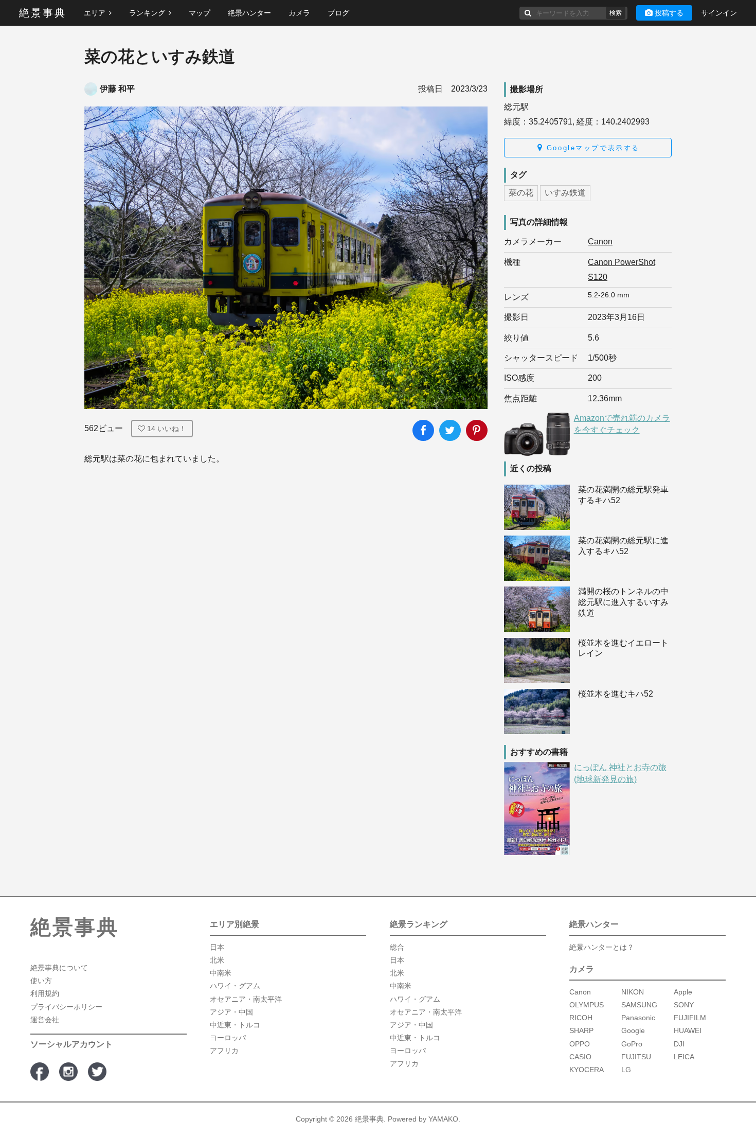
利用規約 (44, 993)
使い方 (41, 980)
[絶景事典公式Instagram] (68, 1071)
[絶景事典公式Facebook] (39, 1071)
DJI (679, 1044)
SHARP (581, 1030)
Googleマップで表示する (591, 148)
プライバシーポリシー (66, 1007)
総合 (397, 947)
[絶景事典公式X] (97, 1071)
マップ (199, 13)
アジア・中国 (231, 1012)
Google (633, 1030)
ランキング (147, 13)
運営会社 (44, 1020)
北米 (217, 960)
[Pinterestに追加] (477, 430)
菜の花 (521, 192)
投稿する (669, 13)
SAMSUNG (639, 1005)
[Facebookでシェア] (423, 430)
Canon (600, 241)
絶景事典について (59, 968)
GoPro (631, 1044)
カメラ (299, 13)
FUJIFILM (690, 1017)
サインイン (719, 13)
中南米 (220, 973)
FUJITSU (636, 1057)
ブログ (338, 13)
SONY (684, 1005)
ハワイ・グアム (235, 986)
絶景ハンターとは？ (601, 947)
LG (626, 1069)
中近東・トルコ (235, 1025)
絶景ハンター (249, 13)
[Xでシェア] (450, 430)
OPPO (579, 1044)
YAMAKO (443, 1119)
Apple (683, 992)
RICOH (580, 1017)
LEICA (684, 1057)
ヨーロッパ (228, 1038)
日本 (217, 947)
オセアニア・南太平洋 (246, 999)
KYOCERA (586, 1069)
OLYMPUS (586, 1005)
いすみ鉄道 (565, 192)
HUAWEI (687, 1030)
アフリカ (224, 1050)
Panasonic (638, 1017)
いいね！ (166, 428)
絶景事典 (42, 13)
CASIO (580, 1057)
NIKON (632, 992)
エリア (94, 13)
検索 (615, 12)
